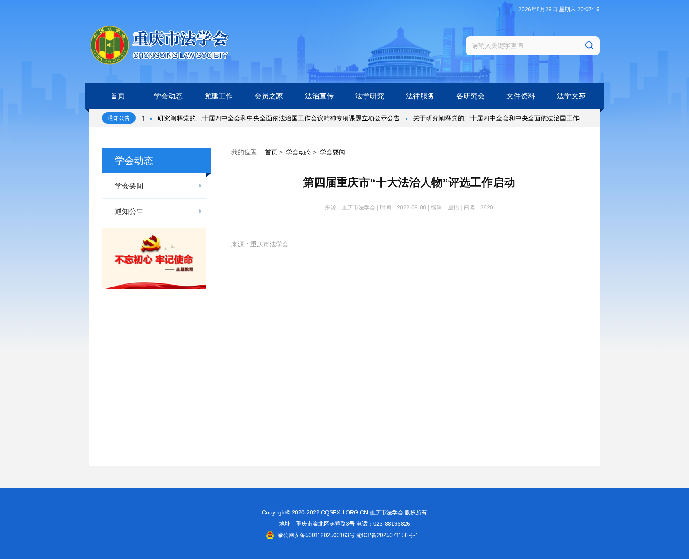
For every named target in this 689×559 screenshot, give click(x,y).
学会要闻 (332, 152)
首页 (271, 152)
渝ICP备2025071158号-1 (387, 535)
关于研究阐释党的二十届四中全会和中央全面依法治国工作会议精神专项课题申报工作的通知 (530, 118)
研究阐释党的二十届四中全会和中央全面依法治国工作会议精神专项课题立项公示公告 (265, 118)
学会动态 (298, 152)
